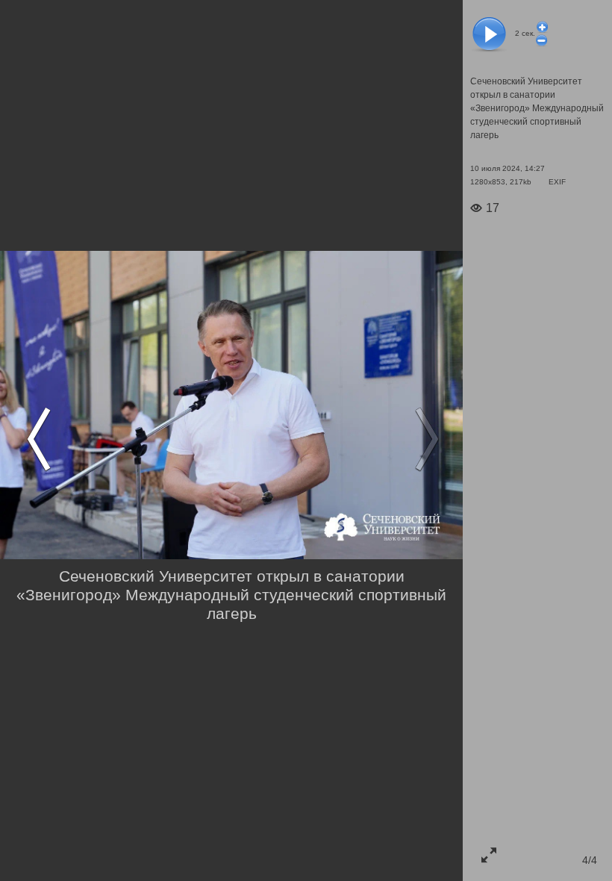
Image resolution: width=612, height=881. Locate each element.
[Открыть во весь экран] (489, 855)
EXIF (557, 182)
